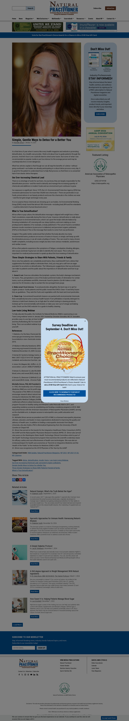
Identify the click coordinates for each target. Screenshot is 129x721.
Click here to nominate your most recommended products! (64, 393)
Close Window (64, 401)
